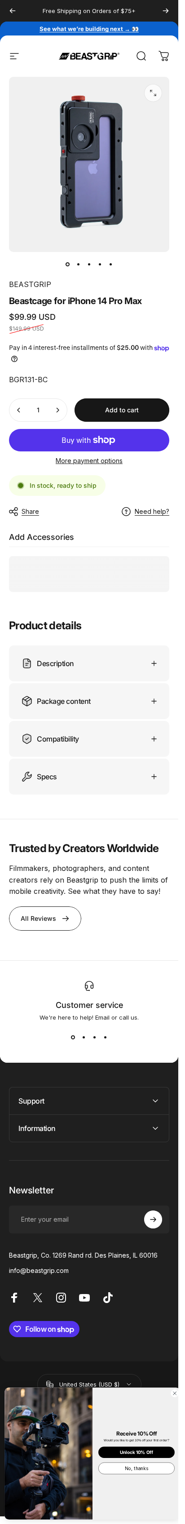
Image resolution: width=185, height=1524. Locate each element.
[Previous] (12, 11)
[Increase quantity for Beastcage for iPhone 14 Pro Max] (57, 410)
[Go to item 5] (111, 264)
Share (30, 511)
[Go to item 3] (89, 264)
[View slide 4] (105, 1037)
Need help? (152, 511)
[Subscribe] (153, 1219)
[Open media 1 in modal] (153, 93)
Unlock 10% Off (136, 1452)
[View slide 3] (94, 1037)
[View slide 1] (73, 1037)
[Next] (166, 11)
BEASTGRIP (30, 284)
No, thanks (136, 1468)
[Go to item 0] (67, 264)
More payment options (89, 460)
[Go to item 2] (78, 264)
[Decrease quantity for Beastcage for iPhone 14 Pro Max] (18, 410)
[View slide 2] (84, 1037)
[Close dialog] (175, 1393)
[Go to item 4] (100, 264)
